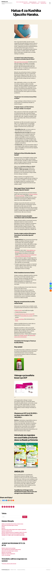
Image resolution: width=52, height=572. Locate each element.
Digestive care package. (6, 552)
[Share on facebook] (51, 284)
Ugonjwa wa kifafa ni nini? (7, 530)
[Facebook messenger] (51, 288)
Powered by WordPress (21, 569)
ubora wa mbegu (20, 195)
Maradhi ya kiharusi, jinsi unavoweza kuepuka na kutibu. (13, 533)
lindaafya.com (5, 1)
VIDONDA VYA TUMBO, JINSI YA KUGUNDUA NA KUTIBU (13, 535)
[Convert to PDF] (11, 500)
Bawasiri (3, 528)
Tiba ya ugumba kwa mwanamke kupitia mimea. (11, 549)
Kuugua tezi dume (19, 319)
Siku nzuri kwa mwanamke (21, 62)
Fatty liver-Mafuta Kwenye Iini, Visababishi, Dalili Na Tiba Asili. (14, 532)
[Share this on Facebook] (3, 500)
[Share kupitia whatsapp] (51, 286)
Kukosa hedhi (18, 310)
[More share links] (13, 500)
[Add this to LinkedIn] (6, 500)
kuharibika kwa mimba (27, 315)
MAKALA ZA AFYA (27, 3)
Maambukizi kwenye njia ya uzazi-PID (24, 314)
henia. (16, 320)
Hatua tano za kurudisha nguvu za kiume (10, 525)
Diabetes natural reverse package (8, 548)
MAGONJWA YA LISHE (35, 3)
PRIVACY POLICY (13, 569)
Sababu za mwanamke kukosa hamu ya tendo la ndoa (12, 523)
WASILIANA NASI (43, 3)
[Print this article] (10, 500)
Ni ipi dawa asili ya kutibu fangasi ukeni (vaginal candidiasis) (14, 529)
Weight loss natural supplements (8, 553)
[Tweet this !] (4, 500)
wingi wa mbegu (33, 194)
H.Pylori (3, 526)
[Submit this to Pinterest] (8, 500)
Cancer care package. (6, 555)
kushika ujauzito (23, 335)
